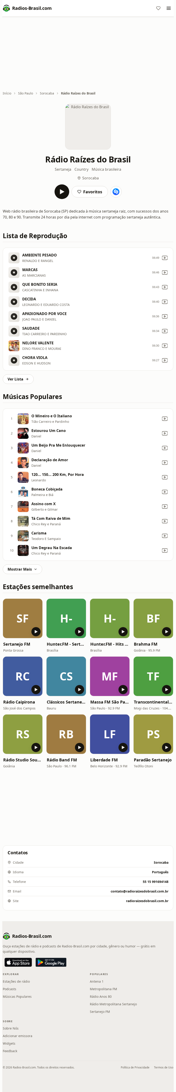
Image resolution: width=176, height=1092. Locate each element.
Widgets (9, 1043)
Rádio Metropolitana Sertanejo (113, 1004)
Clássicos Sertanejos (66, 702)
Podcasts (9, 989)
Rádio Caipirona (19, 702)
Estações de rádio (16, 981)
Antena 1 (97, 981)
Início (7, 93)
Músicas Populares (17, 996)
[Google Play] (51, 962)
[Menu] (168, 8)
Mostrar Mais (20, 569)
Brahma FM (145, 644)
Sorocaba (47, 93)
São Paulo (25, 93)
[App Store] (18, 962)
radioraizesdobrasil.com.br (147, 901)
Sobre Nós (11, 1028)
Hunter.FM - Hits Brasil (109, 644)
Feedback (10, 1051)
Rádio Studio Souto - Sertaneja (22, 760)
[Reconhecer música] (116, 191)
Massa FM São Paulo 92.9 (109, 702)
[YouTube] (165, 258)
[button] (23, 618)
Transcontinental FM (153, 702)
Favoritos (92, 191)
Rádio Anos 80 (101, 996)
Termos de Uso (163, 1067)
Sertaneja (63, 169)
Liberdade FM (104, 760)
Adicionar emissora (17, 1036)
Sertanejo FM (16, 644)
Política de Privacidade (135, 1067)
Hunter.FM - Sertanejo (66, 644)
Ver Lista (15, 379)
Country (81, 169)
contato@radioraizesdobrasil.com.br (139, 891)
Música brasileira (106, 169)
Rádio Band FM (62, 760)
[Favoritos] (158, 8)
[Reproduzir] (62, 191)
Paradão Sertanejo (152, 760)
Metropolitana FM (103, 989)
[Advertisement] (88, 54)
